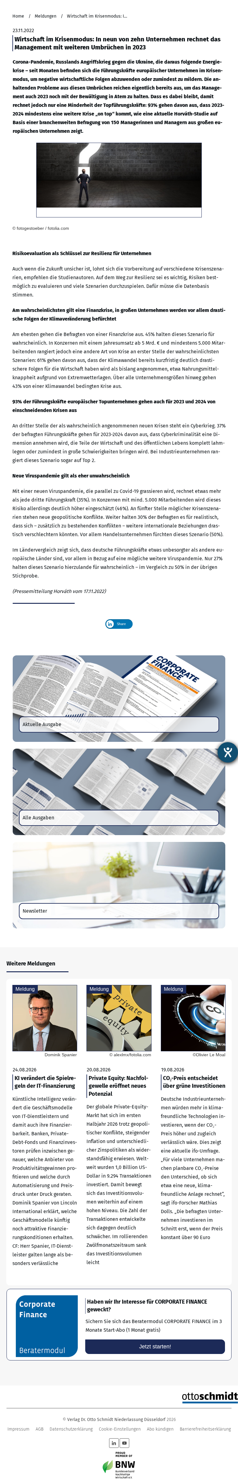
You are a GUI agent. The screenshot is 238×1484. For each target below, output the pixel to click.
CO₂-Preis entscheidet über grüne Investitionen (193, 1132)
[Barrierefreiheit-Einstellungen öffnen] (228, 752)
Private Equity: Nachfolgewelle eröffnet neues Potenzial (118, 1132)
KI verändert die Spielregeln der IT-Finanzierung (44, 1132)
